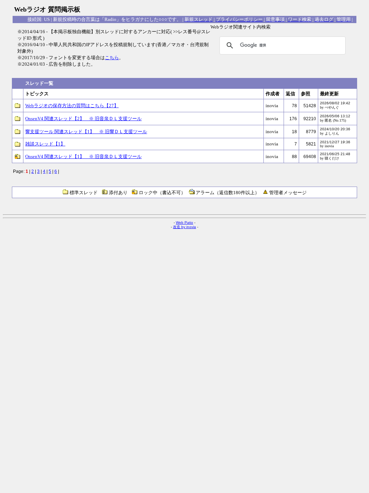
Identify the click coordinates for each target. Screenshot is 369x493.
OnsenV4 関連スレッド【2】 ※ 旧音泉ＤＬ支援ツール (83, 118)
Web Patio (184, 222)
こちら (112, 57)
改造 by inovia (184, 227)
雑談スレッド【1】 (45, 144)
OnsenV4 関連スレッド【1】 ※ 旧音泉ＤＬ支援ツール (83, 156)
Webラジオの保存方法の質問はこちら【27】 (72, 105)
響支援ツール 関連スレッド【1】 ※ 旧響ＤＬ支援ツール (86, 131)
